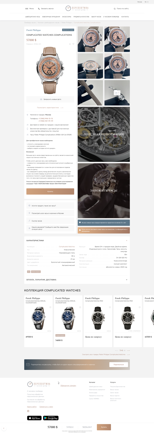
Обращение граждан (68, 386)
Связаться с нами (46, 407)
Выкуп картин (115, 396)
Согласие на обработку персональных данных (36, 401)
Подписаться (119, 365)
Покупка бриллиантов (117, 386)
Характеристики (35, 240)
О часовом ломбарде (111, 17)
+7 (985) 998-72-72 (45, 119)
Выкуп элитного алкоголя (115, 399)
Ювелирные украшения (51, 17)
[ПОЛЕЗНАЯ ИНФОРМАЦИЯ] (104, 161)
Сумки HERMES (94, 399)
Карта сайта (31, 407)
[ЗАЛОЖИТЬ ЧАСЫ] (104, 218)
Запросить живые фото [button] (52, 99)
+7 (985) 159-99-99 (45, 121)
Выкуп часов (96, 17)
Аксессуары (66, 17)
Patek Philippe (33, 30)
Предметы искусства (81, 17)
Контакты (125, 17)
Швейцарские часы (32, 17)
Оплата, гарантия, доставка (41, 280)
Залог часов (114, 392)
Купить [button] (50, 191)
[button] (29, 8)
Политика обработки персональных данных (35, 395)
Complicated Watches (67, 247)
